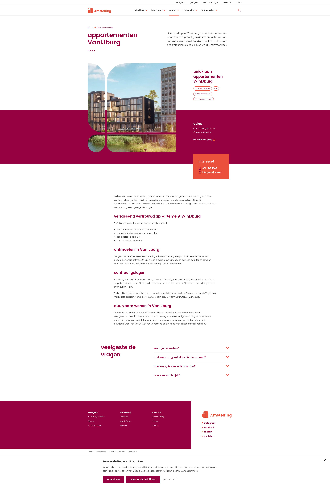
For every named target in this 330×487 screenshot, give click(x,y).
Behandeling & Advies (96, 417)
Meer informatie (170, 479)
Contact (238, 2)
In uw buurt (157, 10)
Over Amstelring (209, 2)
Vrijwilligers (193, 2)
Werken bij (226, 2)
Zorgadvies (188, 10)
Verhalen (123, 425)
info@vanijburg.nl (211, 172)
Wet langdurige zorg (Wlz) (179, 200)
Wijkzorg (91, 421)
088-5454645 (209, 168)
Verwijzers (180, 2)
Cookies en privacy (117, 452)
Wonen (172, 10)
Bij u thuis (139, 10)
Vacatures (124, 417)
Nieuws (155, 421)
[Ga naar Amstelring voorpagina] (99, 10)
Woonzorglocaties (95, 425)
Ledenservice (207, 10)
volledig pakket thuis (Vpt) (135, 200)
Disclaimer (133, 452)
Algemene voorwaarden (97, 452)
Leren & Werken (125, 421)
